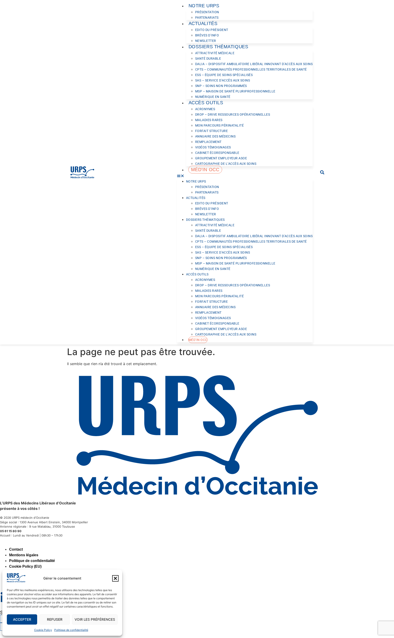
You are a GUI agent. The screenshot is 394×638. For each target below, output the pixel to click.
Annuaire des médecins (215, 136)
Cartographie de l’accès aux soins (226, 163)
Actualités (203, 23)
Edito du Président (211, 30)
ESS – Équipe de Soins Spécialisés (224, 75)
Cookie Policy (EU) (25, 566)
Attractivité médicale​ (215, 53)
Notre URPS (204, 5)
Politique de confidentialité (71, 630)
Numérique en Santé (213, 97)
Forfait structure (211, 131)
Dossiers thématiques (218, 46)
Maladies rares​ (209, 120)
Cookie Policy (43, 630)
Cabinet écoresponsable (217, 153)
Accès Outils (206, 102)
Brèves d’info (207, 35)
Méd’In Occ (205, 169)
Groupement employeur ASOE (221, 158)
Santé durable (208, 58)
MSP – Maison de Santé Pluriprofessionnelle (235, 91)
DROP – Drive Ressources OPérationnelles (232, 114)
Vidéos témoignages (213, 147)
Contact (16, 549)
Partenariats (207, 17)
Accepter (22, 619)
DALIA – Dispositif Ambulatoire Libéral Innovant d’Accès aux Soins (254, 64)
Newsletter (205, 41)
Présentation (207, 12)
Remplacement (208, 142)
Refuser (54, 619)
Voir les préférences (95, 619)
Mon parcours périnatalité (219, 125)
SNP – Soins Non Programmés (221, 86)
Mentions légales (23, 555)
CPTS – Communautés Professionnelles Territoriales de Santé (251, 69)
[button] (115, 578)
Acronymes (205, 109)
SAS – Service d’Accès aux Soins (222, 80)
